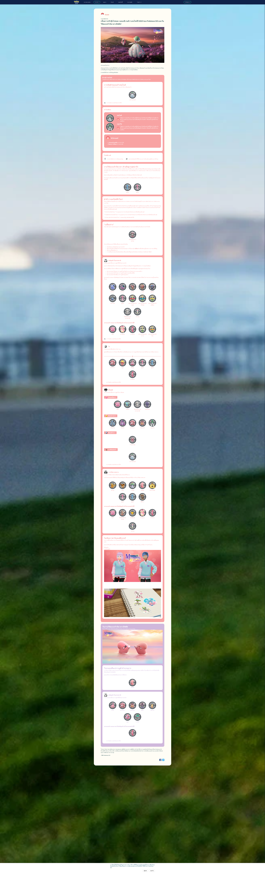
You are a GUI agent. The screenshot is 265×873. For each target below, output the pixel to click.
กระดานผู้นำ (129, 2)
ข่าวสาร (97, 2)
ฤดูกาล (104, 2)
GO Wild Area (87, 2)
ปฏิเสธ (145, 870)
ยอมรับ (152, 870)
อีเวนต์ (112, 2)
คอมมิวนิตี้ (120, 2)
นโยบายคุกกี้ (143, 864)
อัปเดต (107, 14)
